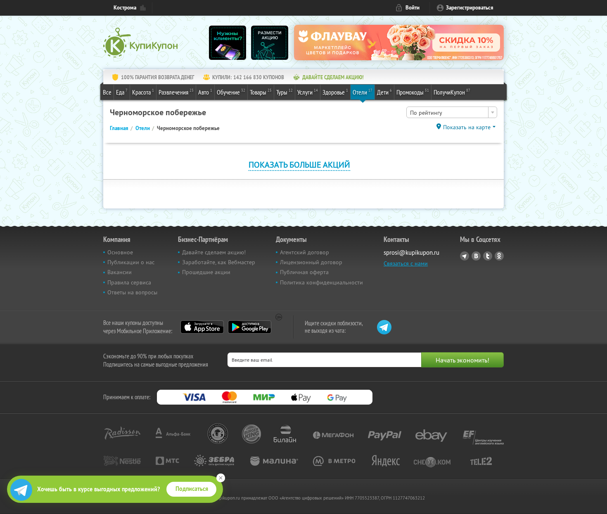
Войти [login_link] (412, 7)
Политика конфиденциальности (321, 282)
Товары (261, 92)
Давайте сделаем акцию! (214, 252)
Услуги (307, 92)
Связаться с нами (406, 263)
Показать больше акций (299, 164)
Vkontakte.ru (476, 256)
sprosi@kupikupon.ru (411, 252)
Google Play (249, 327)
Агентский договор (304, 252)
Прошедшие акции (206, 272)
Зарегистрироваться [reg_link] (469, 7)
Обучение (231, 92)
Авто (205, 92)
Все (107, 92)
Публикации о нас (130, 262)
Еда (122, 92)
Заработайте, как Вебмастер (218, 262)
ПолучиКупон (452, 92)
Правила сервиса (129, 282)
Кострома (125, 7)
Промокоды (412, 92)
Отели (362, 92)
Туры (284, 92)
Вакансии (119, 272)
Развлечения (176, 92)
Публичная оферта (304, 272)
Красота (143, 92)
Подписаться (191, 489)
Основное (120, 252)
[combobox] (451, 112)
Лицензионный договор (311, 262)
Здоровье (335, 92)
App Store (202, 327)
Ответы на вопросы (132, 292)
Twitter (487, 256)
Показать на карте (467, 127)
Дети (384, 92)
